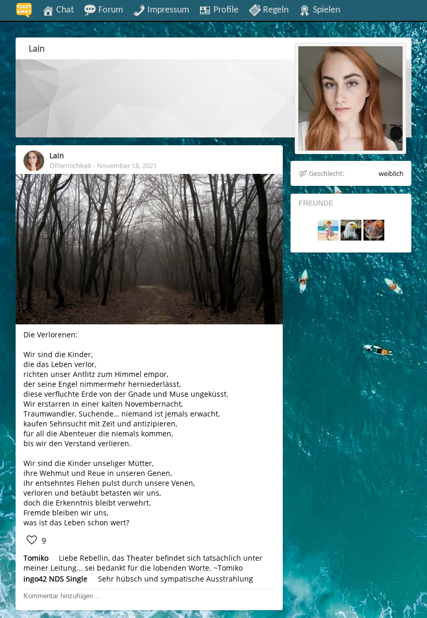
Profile (224, 10)
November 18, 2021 (127, 165)
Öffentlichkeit (70, 165)
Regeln (274, 10)
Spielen (325, 10)
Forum (109, 10)
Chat (64, 10)
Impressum (167, 10)
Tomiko (35, 558)
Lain (56, 155)
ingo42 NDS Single (55, 579)
